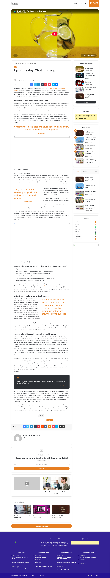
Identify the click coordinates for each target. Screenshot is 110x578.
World (19, 63)
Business (78, 236)
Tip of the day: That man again (90, 95)
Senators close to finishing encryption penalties (90, 153)
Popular (77, 171)
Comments (94, 171)
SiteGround (42, 575)
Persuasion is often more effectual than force (90, 75)
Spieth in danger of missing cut (89, 81)
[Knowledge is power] (41, 509)
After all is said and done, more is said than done (22, 516)
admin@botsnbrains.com (21, 80)
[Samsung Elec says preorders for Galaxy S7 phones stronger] (80, 161)
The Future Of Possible (57, 516)
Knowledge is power (38, 516)
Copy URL (50, 420)
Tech (41, 416)
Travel (77, 226)
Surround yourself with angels (48, 286)
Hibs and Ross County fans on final (90, 88)
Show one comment (41, 526)
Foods (77, 231)
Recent (85, 171)
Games (78, 229)
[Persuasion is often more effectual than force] (80, 75)
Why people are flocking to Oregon (89, 131)
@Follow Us (85, 539)
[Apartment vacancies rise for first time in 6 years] (80, 140)
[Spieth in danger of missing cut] (80, 83)
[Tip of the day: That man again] (80, 96)
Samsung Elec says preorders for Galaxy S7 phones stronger (90, 160)
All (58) (86, 102)
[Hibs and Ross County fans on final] (80, 89)
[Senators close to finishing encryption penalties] (80, 154)
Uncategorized (79, 238)
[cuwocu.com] (15, 3)
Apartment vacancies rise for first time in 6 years (90, 139)
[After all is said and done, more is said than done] (22, 509)
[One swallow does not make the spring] (80, 69)
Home (75, 3)
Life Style (78, 222)
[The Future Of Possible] (61, 509)
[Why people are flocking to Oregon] (80, 133)
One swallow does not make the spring (90, 67)
